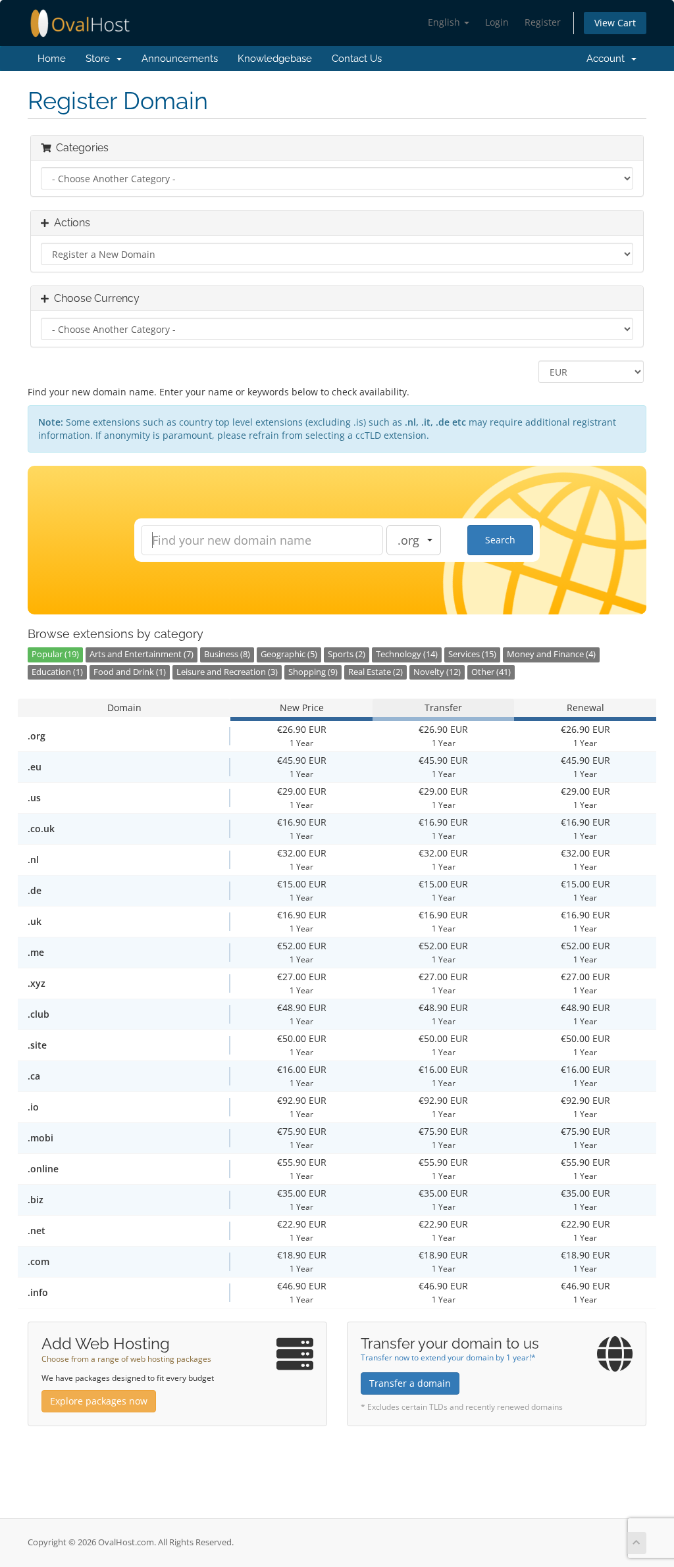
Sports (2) (346, 654)
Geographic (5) (289, 654)
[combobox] (413, 540)
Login (497, 22)
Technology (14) (407, 654)
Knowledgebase (275, 58)
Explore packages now (98, 1401)
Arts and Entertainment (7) (142, 654)
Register (543, 22)
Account (605, 58)
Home (52, 58)
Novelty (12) (437, 672)
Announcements (180, 58)
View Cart (615, 22)
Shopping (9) (313, 672)
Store (100, 58)
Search (500, 540)
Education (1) (57, 672)
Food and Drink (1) (129, 672)
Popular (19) (55, 654)
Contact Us (357, 58)
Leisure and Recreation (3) (227, 672)
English (445, 22)
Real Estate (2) (375, 672)
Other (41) (491, 672)
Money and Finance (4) (551, 654)
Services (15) (472, 654)
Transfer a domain (410, 1383)
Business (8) (227, 654)
